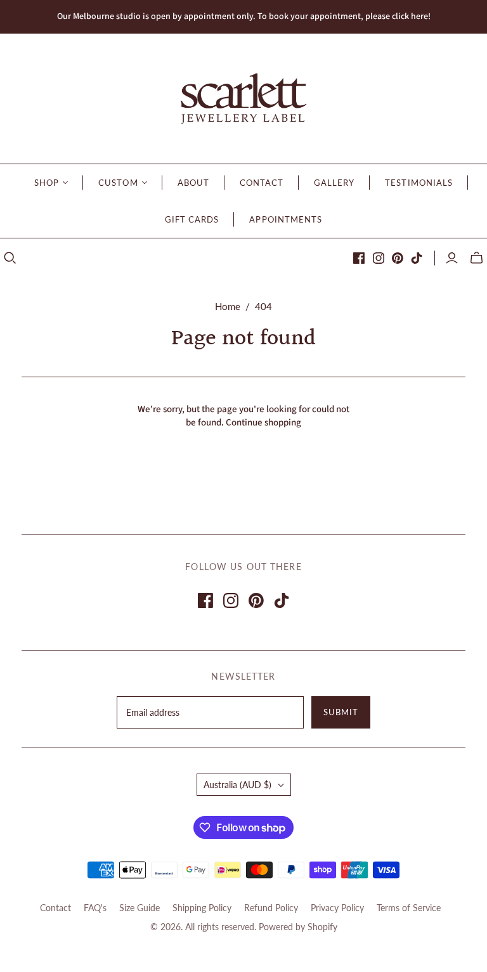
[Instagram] (378, 258)
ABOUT (193, 183)
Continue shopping (263, 422)
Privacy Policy (337, 907)
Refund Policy (271, 907)
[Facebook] (359, 258)
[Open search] (10, 258)
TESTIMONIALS (418, 183)
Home (227, 306)
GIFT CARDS (192, 219)
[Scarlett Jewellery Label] (243, 98)
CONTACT (261, 183)
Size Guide (139, 907)
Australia (237, 784)
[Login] (451, 258)
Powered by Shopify (298, 926)
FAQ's (95, 907)
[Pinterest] (397, 258)
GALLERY (334, 183)
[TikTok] (416, 258)
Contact (55, 907)
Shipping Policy (201, 907)
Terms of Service (409, 907)
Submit (340, 712)
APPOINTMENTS (285, 219)
